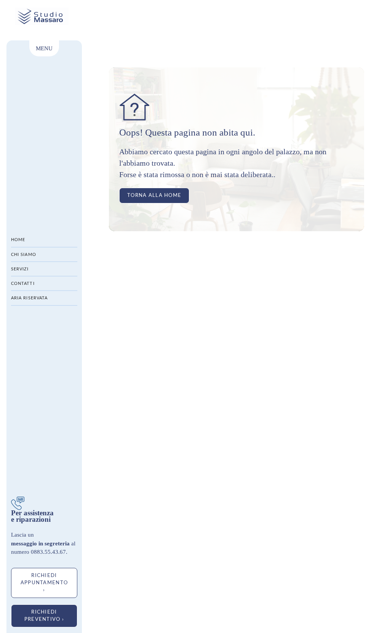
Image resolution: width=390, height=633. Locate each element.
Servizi (20, 269)
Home (18, 240)
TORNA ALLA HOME (154, 195)
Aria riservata (29, 298)
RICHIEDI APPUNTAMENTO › (44, 582)
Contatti (23, 283)
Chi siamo (23, 255)
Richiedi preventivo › (44, 616)
